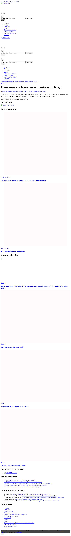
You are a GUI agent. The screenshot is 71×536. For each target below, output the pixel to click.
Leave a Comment (24, 91)
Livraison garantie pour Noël (12, 347)
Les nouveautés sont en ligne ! (13, 465)
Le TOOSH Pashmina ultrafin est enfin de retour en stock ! (23, 482)
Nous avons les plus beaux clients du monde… (19, 523)
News (6, 25)
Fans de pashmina (10, 30)
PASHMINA (8, 8)
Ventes (6, 35)
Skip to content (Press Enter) (10, 1)
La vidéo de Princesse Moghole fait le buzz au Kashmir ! (40, 501)
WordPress (18, 532)
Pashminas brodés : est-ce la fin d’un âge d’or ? (19, 480)
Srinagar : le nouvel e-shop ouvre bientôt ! (30, 499)
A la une (7, 508)
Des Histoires (8, 31)
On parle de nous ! (10, 33)
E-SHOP (7, 23)
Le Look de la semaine (11, 516)
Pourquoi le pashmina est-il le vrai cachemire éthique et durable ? (25, 485)
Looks (6, 28)
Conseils (7, 26)
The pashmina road (10, 526)
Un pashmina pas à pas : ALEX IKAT (15, 406)
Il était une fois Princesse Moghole (15, 514)
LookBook (7, 518)
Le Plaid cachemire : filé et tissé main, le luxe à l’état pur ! (22, 487)
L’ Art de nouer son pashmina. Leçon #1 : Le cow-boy (39, 496)
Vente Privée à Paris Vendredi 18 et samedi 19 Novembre (31, 494)
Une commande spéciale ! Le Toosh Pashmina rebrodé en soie (43, 497)
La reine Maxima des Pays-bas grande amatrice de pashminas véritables (27, 483)
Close (2, 20)
